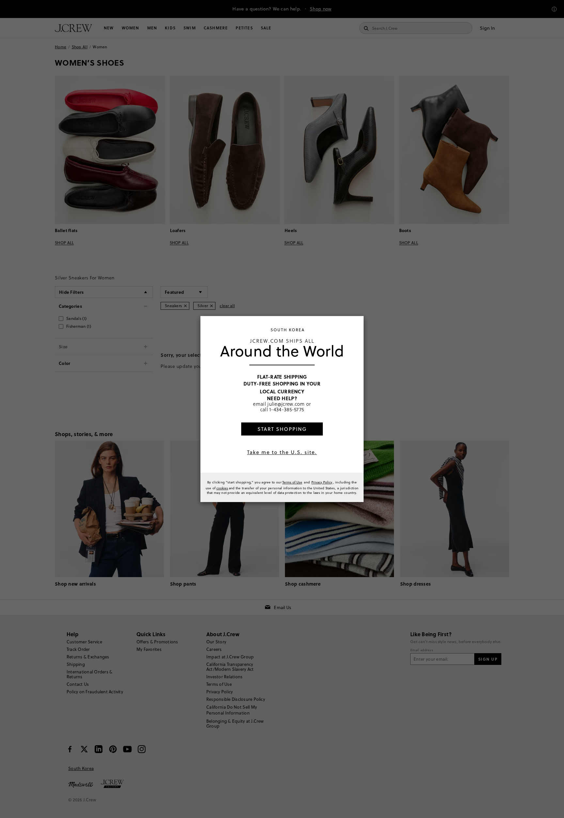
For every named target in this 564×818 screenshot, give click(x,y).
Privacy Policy (321, 482)
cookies (222, 488)
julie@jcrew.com (286, 404)
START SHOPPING (282, 429)
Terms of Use (292, 482)
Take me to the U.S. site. (282, 452)
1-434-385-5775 (286, 409)
